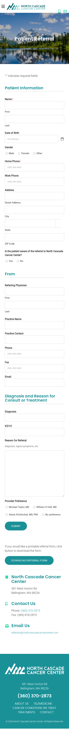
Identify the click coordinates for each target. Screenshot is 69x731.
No (21, 261)
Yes (11, 261)
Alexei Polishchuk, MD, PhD (23, 514)
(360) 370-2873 (30, 610)
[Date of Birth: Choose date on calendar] (62, 139)
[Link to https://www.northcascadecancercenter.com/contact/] (65, 11)
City (7, 216)
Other (39, 153)
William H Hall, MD (46, 507)
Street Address (13, 202)
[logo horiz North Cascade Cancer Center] (26, 4)
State (7, 230)
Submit (16, 526)
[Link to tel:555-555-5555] (59, 11)
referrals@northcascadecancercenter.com (34, 632)
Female (25, 153)
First (7, 111)
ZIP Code (10, 243)
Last (7, 125)
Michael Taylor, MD (19, 507)
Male (11, 153)
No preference (52, 514)
